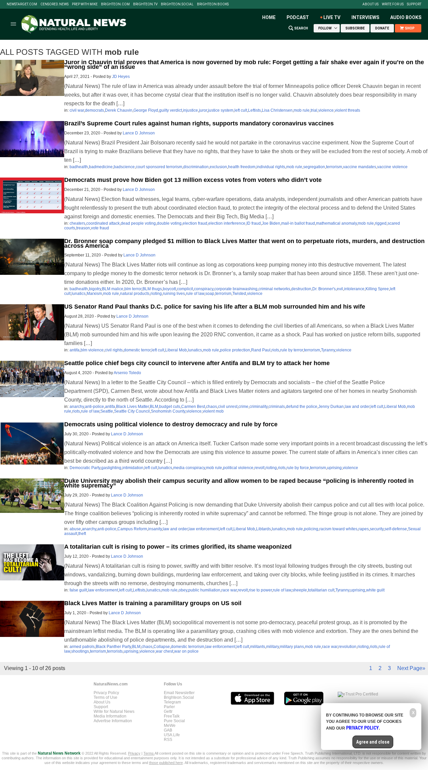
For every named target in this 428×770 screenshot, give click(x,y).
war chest (164, 651)
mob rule (302, 110)
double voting (169, 223)
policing (311, 529)
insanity (155, 529)
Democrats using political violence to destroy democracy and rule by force (171, 424)
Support (414, 4)
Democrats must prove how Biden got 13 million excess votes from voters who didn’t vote (193, 180)
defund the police (301, 406)
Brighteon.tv (145, 4)
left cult (240, 110)
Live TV (331, 17)
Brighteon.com (115, 4)
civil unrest (227, 406)
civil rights (114, 350)
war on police (186, 651)
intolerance (354, 289)
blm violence (92, 350)
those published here (166, 763)
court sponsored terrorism (159, 166)
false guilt (78, 590)
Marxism (94, 293)
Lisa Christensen (277, 110)
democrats (94, 110)
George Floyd (145, 110)
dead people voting (138, 223)
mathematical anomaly (336, 223)
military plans (292, 646)
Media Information (110, 716)
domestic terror (137, 350)
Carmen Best (193, 406)
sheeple (299, 590)
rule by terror (291, 350)
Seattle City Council (132, 411)
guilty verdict (170, 110)
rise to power (260, 590)
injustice (190, 110)
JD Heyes (121, 76)
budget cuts (169, 406)
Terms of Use (105, 697)
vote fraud (100, 228)
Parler (169, 706)
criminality (258, 406)
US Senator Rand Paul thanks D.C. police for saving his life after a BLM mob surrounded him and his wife (214, 306)
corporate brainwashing (235, 289)
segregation (314, 166)
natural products (134, 293)
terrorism (334, 166)
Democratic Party (85, 467)
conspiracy (203, 289)
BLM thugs (152, 289)
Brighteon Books (213, 4)
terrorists (115, 651)
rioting (156, 293)
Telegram (172, 702)
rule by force (298, 467)
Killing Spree (377, 289)
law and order (357, 406)
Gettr (168, 711)
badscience (124, 166)
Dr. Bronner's (324, 289)
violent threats (347, 110)
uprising (334, 467)
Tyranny (328, 350)
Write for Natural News (114, 711)
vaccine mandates (359, 166)
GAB (168, 730)
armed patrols (82, 646)
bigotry (95, 289)
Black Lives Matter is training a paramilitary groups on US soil (152, 603)
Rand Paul (261, 350)
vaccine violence (392, 166)
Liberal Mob (176, 350)
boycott (169, 289)
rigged (381, 223)
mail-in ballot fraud (298, 223)
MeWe (170, 725)
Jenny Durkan (331, 406)
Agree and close (373, 742)
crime (243, 406)
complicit (185, 289)
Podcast (298, 17)
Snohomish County (168, 411)
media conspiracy (189, 467)
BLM (154, 406)
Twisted (239, 293)
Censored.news (54, 4)
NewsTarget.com (22, 4)
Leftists (254, 110)
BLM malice (112, 289)
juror (203, 110)
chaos (211, 406)
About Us (370, 4)
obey (183, 590)
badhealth (79, 166)
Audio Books (405, 17)
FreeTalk (172, 716)
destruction (301, 289)
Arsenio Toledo (127, 372)
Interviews (365, 17)
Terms (148, 753)
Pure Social (174, 721)
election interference (226, 223)
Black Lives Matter (132, 406)
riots (275, 350)
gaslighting (111, 467)
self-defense (396, 529)
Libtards (263, 529)
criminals (277, 406)
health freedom (241, 166)
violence (326, 110)
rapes (363, 529)
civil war (77, 110)
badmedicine (101, 166)
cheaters (77, 223)
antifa (75, 350)
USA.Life (172, 735)
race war (229, 590)
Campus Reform (132, 529)
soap (209, 293)
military (272, 646)
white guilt (375, 590)
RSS (168, 739)
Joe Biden (271, 223)
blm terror (132, 289)
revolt (259, 467)
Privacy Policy (106, 692)
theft (82, 533)
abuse (75, 529)
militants (257, 646)
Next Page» (411, 668)
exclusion (218, 166)
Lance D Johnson (139, 133)
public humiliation (204, 590)
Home (269, 17)
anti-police (94, 406)
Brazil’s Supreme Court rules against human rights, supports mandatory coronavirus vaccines (199, 123)
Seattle (106, 411)
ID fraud (253, 223)
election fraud (195, 223)
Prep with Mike (85, 4)
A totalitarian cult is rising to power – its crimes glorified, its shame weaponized (178, 546)
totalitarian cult (321, 590)
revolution (347, 646)
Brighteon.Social (177, 4)
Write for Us (393, 4)
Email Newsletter (179, 692)
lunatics (79, 293)
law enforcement (204, 529)
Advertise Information (113, 721)
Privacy (134, 753)
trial (314, 110)
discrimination (196, 166)
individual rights (270, 166)
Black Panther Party (113, 646)
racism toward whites (338, 529)
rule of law (195, 293)
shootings (80, 651)
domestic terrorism (187, 646)
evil (340, 289)
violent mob (213, 411)
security (377, 529)
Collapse (161, 646)
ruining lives (174, 293)
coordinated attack (103, 223)
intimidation (132, 467)
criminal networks (274, 289)
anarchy (77, 406)
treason (83, 228)
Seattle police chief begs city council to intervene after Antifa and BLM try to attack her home (197, 363)
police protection (235, 350)
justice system (220, 110)
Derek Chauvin (118, 110)
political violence (238, 467)
